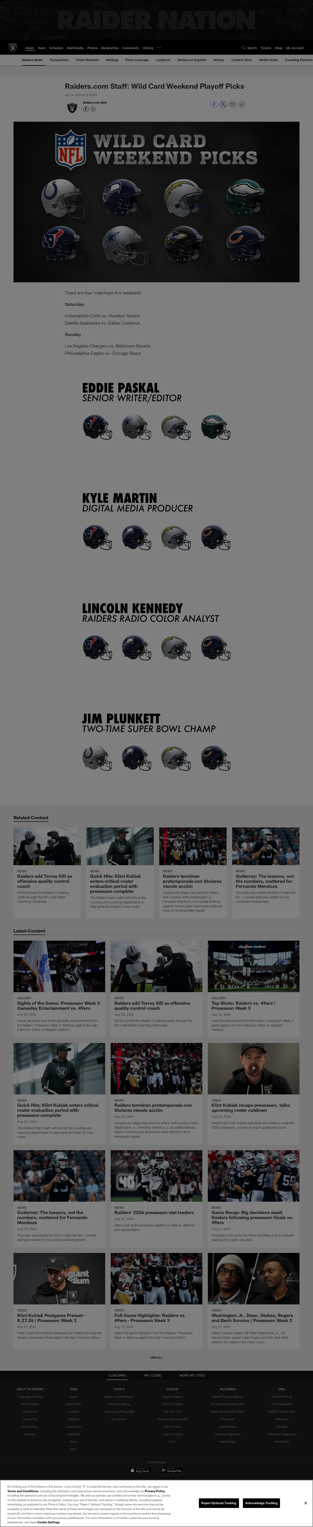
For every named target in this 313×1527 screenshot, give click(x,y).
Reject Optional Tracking (218, 1503)
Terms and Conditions (22, 1491)
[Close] (306, 1503)
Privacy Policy (155, 1491)
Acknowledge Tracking (261, 1503)
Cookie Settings (48, 1522)
